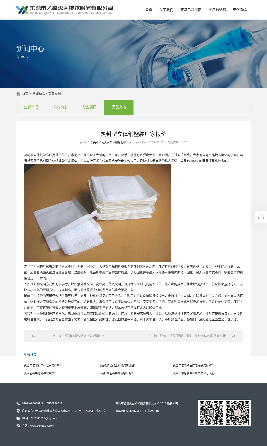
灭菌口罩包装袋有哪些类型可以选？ (195, 373)
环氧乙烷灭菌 (191, 10)
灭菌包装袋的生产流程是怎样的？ (193, 365)
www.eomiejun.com (42, 425)
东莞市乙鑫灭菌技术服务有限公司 (111, 142)
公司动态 (60, 107)
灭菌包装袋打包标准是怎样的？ (43, 365)
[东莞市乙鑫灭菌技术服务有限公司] (64, 13)
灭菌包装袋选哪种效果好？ (40, 373)
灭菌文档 (54, 93)
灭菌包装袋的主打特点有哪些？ (118, 365)
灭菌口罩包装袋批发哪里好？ (116, 373)
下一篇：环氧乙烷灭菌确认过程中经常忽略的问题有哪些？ (188, 336)
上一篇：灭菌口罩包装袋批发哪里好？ (78, 336)
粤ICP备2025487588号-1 (131, 410)
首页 (148, 10)
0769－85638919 (33, 403)
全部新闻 (31, 107)
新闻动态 (240, 10)
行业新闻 (89, 107)
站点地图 (153, 410)
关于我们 (166, 10)
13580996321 (53, 403)
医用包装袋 (217, 10)
